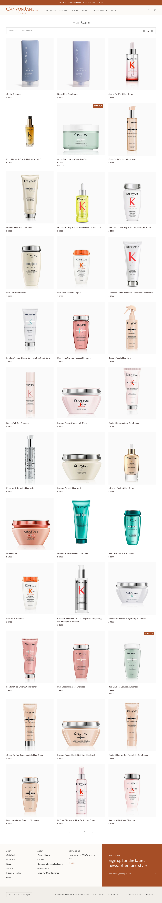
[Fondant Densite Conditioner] (30, 197)
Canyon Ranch (43, 855)
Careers (40, 859)
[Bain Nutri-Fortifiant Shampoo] (132, 790)
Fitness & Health (13, 873)
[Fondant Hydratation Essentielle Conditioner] (132, 725)
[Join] (152, 873)
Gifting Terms (43, 868)
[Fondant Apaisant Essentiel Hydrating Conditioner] (30, 328)
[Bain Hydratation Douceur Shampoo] (30, 790)
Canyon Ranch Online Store (70, 895)
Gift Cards (10, 855)
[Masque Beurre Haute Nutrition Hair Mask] (81, 725)
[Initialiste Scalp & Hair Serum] (132, 458)
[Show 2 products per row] (144, 31)
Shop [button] (8, 851)
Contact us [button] (74, 851)
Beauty (9, 864)
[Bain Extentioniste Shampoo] (132, 523)
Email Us (72, 863)
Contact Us (98, 895)
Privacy (149, 895)
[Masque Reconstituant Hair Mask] (81, 393)
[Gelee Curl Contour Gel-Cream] (132, 129)
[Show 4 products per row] (153, 31)
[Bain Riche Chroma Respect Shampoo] (81, 328)
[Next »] (93, 832)
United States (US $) (18, 895)
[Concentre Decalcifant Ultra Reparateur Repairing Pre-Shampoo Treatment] (81, 588)
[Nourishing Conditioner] (81, 64)
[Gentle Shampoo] (30, 64)
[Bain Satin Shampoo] (30, 588)
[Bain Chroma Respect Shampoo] (81, 657)
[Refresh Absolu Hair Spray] (132, 328)
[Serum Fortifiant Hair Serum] (132, 64)
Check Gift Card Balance (48, 873)
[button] (64, 10)
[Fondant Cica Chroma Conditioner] (30, 657)
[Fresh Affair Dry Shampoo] (30, 393)
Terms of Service (133, 895)
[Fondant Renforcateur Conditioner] (132, 393)
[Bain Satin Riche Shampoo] (81, 262)
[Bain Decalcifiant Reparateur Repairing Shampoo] (132, 197)
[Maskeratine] (30, 523)
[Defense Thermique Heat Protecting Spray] (81, 790)
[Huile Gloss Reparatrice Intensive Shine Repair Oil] (81, 197)
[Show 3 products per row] (148, 31)
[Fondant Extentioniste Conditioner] (81, 523)
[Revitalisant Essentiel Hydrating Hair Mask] (132, 588)
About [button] (40, 851)
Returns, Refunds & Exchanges (50, 864)
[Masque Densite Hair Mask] (81, 458)
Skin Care (10, 859)
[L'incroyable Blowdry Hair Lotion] (30, 458)
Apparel (9, 868)
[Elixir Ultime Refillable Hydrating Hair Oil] (30, 129)
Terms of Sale (115, 895)
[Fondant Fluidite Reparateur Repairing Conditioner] (132, 262)
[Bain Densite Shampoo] (30, 262)
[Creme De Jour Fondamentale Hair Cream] (30, 725)
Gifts (8, 877)
